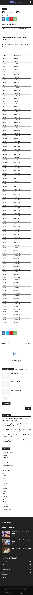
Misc (4, 494)
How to (5, 483)
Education (5, 468)
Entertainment (7, 470)
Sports (4, 499)
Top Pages (5, 504)
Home (3, 6)
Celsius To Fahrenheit (9, 463)
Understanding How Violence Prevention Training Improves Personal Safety (16, 419)
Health (4, 481)
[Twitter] (7, 19)
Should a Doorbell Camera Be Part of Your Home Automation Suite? (16, 435)
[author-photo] (16, 358)
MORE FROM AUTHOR (21, 369)
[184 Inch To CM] (6, 376)
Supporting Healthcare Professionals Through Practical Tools (15, 440)
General (5, 478)
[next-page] (5, 398)
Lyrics (4, 491)
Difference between (8, 465)
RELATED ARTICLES (8, 369)
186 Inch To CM (16, 390)
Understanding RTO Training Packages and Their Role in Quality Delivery (16, 424)
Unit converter (7, 509)
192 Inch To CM (6, 343)
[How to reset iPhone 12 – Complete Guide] (6, 542)
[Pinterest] (11, 19)
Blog (4, 460)
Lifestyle (5, 488)
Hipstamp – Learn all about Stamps (21, 548)
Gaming (5, 475)
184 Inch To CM (16, 374)
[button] (3, 2)
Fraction (5, 473)
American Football (8, 452)
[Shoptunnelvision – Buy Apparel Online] (6, 534)
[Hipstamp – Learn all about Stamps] (6, 550)
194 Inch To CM (27, 343)
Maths (8, 588)
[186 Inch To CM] (6, 392)
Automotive (6, 457)
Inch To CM (8, 6)
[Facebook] (3, 19)
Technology (6, 501)
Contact (26, 590)
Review (5, 496)
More (21, 590)
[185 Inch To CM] (6, 384)
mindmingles (6, 15)
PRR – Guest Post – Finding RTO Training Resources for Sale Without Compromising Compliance (17, 430)
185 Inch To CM (16, 382)
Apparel (5, 455)
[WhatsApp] (15, 19)
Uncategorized (7, 506)
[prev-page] (3, 398)
